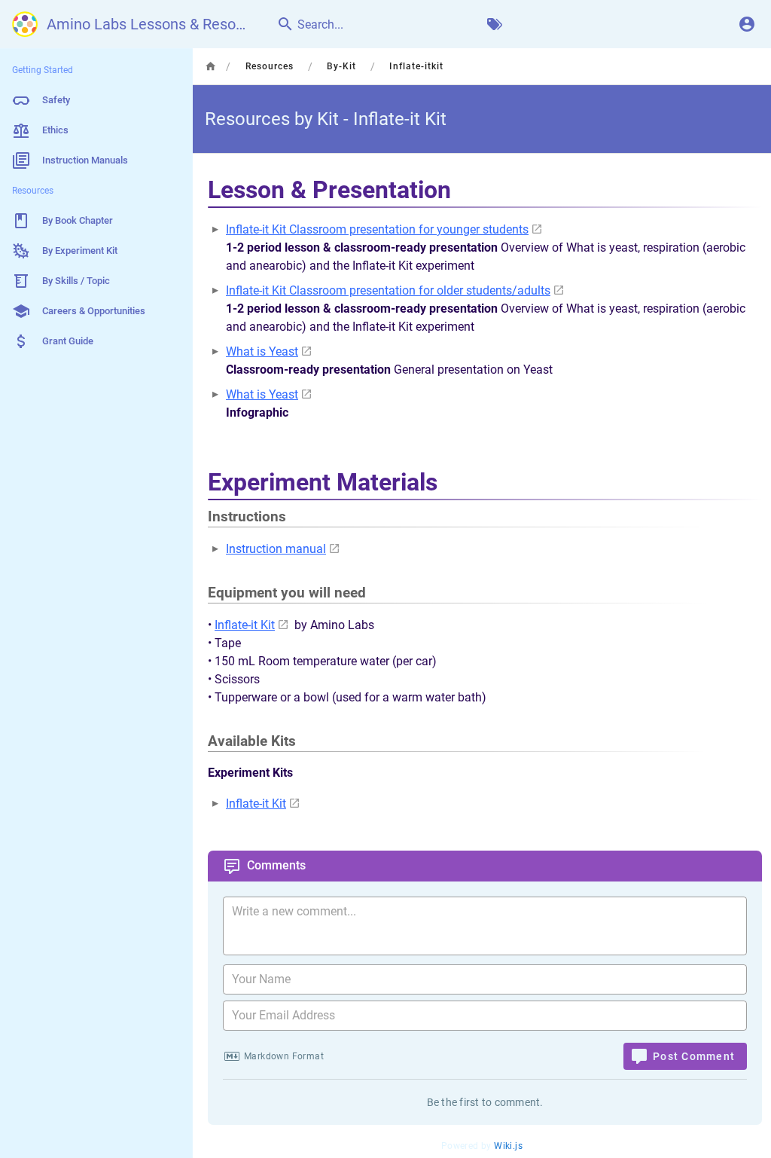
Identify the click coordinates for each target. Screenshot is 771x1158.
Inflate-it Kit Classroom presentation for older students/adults (388, 290)
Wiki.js (508, 1146)
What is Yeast (262, 351)
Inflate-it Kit (245, 625)
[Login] (747, 24)
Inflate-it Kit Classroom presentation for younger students (377, 229)
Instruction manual (276, 549)
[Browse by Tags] (495, 24)
